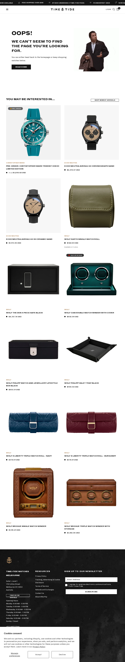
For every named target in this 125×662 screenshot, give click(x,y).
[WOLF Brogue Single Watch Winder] (33, 492)
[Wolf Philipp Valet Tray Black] (91, 349)
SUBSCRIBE (91, 592)
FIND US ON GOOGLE (14, 596)
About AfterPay (41, 597)
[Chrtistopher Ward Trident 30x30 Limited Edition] (33, 132)
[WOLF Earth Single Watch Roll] (91, 205)
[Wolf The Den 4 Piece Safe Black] (33, 279)
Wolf (67, 236)
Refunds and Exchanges (44, 590)
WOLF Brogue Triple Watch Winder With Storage (87, 527)
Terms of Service (42, 586)
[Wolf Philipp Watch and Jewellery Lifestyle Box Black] (33, 349)
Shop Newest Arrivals (105, 100)
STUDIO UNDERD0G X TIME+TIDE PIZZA (59, 3)
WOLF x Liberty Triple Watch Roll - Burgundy (90, 456)
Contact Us (39, 593)
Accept (38, 654)
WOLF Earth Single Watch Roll (82, 239)
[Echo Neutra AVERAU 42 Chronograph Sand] (91, 132)
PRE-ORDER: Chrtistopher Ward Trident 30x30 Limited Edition (32, 167)
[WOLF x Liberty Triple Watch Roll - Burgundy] (91, 422)
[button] (21, 67)
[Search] (114, 9)
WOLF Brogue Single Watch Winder (26, 526)
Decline (62, 654)
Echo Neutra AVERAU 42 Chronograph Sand (89, 166)
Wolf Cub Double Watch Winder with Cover (89, 313)
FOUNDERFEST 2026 (92, 3)
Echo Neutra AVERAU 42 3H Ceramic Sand (29, 239)
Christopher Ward (15, 163)
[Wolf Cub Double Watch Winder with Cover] (91, 279)
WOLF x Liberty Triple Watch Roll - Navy (29, 456)
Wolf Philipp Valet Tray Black (81, 383)
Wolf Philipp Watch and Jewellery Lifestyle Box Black (32, 384)
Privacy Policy (39, 647)
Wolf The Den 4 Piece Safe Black (24, 313)
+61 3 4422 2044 (12, 626)
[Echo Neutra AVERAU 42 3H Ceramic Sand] (33, 205)
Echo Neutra (70, 163)
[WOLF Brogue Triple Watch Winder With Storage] (91, 492)
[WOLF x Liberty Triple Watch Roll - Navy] (33, 422)
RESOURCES (42, 571)
